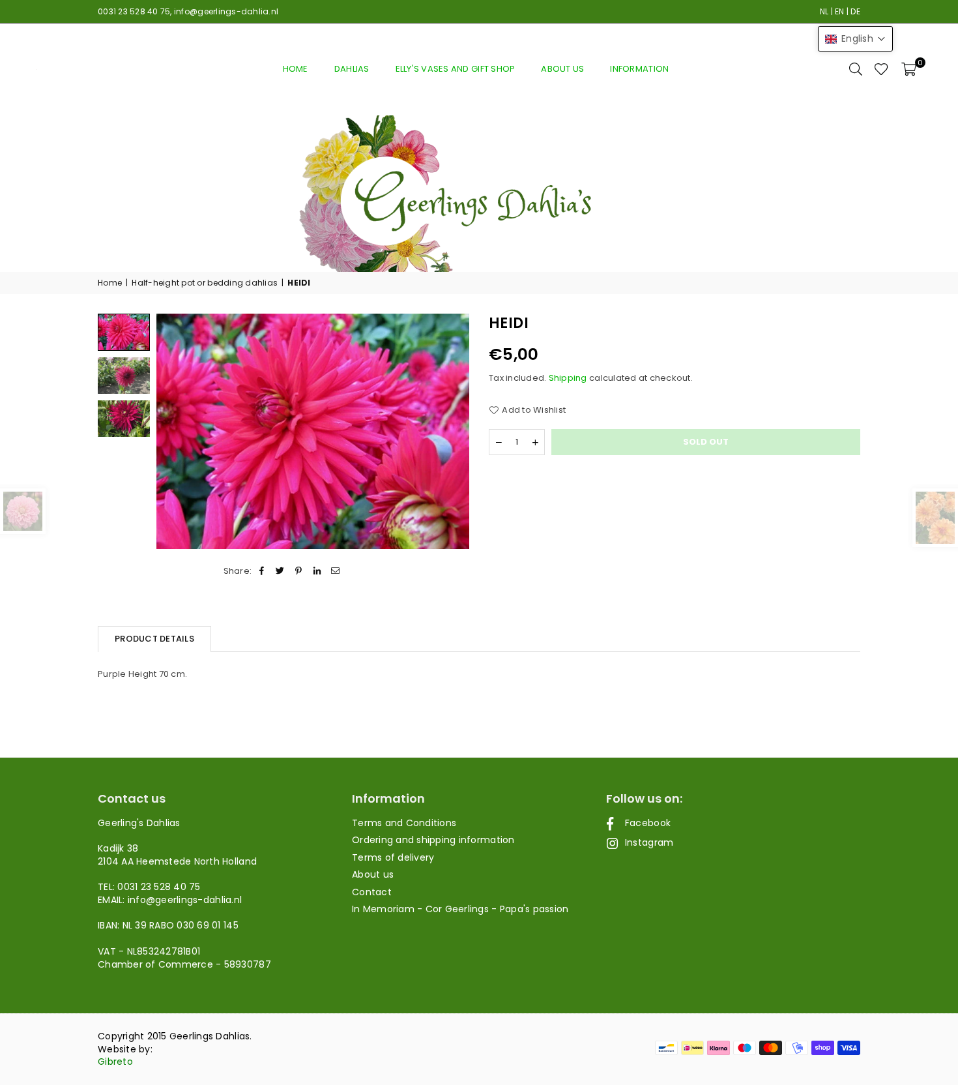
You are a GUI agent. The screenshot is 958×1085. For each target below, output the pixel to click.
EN (840, 11)
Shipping (568, 378)
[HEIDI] (124, 375)
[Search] (855, 69)
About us (562, 69)
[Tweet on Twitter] (280, 571)
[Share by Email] (335, 571)
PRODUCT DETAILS (154, 638)
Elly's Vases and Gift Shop (455, 69)
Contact (372, 892)
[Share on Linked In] (317, 571)
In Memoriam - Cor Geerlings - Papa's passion (460, 908)
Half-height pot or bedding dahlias (205, 283)
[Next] (451, 431)
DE (855, 11)
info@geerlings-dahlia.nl (226, 11)
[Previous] (174, 431)
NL (824, 11)
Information (639, 69)
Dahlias (352, 69)
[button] (908, 69)
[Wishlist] (881, 69)
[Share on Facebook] (262, 571)
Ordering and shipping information (433, 839)
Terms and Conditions (404, 822)
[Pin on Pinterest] (299, 571)
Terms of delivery (393, 857)
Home (295, 69)
